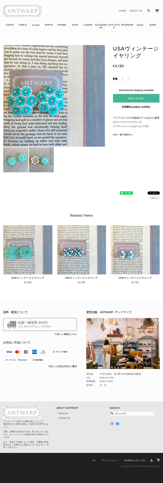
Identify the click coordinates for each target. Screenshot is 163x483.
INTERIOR (127, 25)
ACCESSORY (101, 26)
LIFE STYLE (114, 26)
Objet (140, 25)
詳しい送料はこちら (67, 334)
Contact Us (64, 418)
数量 (115, 78)
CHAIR (10, 25)
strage (36, 25)
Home (122, 11)
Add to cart (136, 98)
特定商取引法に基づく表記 (134, 460)
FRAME (62, 25)
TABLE (23, 25)
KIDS (75, 25)
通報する (154, 198)
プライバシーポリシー (110, 460)
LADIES (87, 25)
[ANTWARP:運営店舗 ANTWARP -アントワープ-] (123, 343)
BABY (153, 25)
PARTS (49, 25)
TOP (94, 460)
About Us (136, 11)
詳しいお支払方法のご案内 (63, 366)
